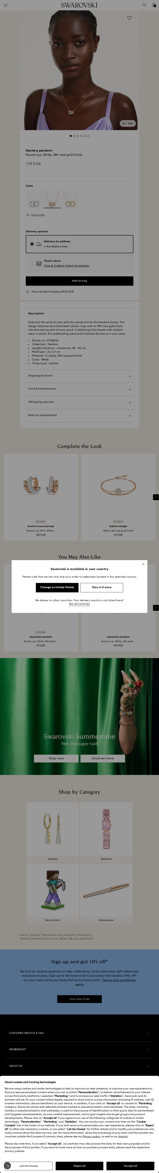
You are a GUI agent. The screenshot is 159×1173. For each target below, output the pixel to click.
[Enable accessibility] (7, 1165)
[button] (143, 564)
